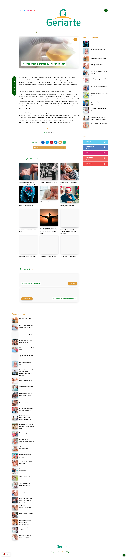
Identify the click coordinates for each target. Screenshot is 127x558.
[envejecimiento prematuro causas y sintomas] (86, 95)
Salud (89, 32)
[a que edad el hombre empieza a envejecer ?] (15, 485)
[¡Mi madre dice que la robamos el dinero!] (86, 88)
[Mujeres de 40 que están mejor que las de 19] (15, 342)
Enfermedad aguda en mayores (48, 202)
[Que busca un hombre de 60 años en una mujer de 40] (15, 327)
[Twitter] (24, 10)
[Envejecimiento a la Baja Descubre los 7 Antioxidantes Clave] (15, 522)
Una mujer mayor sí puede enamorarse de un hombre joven (26, 320)
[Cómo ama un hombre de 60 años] (15, 349)
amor (84, 32)
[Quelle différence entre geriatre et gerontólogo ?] (15, 507)
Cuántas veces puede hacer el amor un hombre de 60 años (26, 388)
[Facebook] (21, 10)
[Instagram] (27, 10)
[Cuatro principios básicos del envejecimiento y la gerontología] (15, 500)
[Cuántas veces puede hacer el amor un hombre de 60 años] (15, 388)
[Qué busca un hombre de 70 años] (15, 357)
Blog (44, 32)
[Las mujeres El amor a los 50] (86, 51)
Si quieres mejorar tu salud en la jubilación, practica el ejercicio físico (99, 102)
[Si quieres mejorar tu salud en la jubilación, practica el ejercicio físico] (86, 103)
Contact (69, 32)
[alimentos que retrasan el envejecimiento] (86, 66)
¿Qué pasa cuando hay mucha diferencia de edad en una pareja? (26, 456)
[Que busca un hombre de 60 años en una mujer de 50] (15, 335)
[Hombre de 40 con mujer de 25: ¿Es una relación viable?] (15, 410)
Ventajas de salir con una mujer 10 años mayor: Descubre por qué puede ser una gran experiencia (99, 117)
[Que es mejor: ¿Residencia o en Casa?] (86, 110)
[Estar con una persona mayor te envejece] (86, 73)
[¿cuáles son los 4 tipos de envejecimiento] (15, 463)
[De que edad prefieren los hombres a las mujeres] (15, 395)
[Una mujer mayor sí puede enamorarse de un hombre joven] (86, 58)
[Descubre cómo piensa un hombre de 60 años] (15, 403)
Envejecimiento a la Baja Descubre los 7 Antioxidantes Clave (25, 522)
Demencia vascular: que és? (26, 205)
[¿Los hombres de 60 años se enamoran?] (15, 434)
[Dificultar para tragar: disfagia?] (86, 81)
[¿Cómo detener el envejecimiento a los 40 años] (86, 125)
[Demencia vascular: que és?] (86, 44)
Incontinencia (51, 132)
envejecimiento (77, 32)
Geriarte (63, 552)
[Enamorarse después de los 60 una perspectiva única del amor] (15, 426)
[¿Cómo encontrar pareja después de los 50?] (15, 448)
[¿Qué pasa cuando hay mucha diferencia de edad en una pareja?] (15, 456)
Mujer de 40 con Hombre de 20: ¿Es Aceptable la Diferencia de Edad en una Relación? (69, 231)
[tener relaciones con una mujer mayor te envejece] (15, 381)
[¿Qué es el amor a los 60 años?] (15, 478)
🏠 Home (38, 32)
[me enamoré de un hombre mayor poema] (15, 515)
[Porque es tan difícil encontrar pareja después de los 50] (15, 441)
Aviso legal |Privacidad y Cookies (56, 32)
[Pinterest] (31, 10)
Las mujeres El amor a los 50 (98, 49)
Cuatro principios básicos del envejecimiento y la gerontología (25, 500)
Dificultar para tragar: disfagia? (98, 79)
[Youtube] (34, 10)
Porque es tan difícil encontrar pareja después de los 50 (26, 441)
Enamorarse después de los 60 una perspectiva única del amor (26, 426)
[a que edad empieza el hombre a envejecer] (15, 537)
